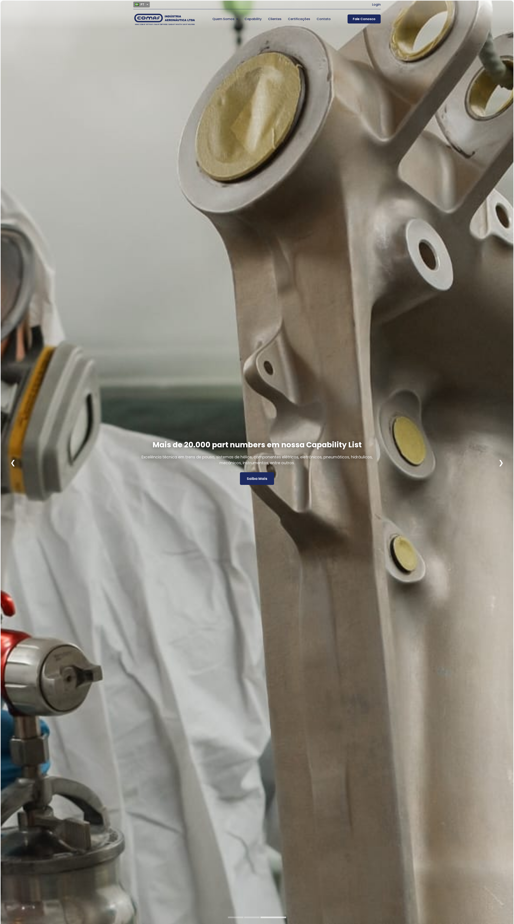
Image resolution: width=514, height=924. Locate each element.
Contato (324, 19)
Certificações (299, 19)
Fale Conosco (364, 19)
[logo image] (164, 18)
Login (376, 4)
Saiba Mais (257, 475)
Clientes (274, 19)
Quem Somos (223, 19)
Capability (253, 19)
